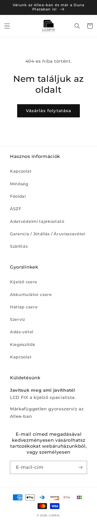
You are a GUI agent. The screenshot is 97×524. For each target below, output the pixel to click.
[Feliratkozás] (80, 467)
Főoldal (18, 196)
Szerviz (17, 319)
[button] (7, 26)
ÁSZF (15, 208)
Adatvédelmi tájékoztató (37, 221)
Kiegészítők (22, 344)
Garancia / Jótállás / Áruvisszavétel (47, 233)
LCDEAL (54, 515)
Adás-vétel (21, 331)
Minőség (19, 183)
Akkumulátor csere (31, 294)
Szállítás (19, 246)
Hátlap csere (24, 306)
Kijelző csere (23, 281)
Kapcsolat (21, 171)
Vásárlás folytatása (48, 110)
